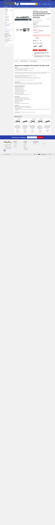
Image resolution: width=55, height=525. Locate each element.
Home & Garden (7, 19)
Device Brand (6, 17)
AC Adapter (6, 11)
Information (6, 6)
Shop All (6, 22)
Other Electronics (7, 20)
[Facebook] (50, 7)
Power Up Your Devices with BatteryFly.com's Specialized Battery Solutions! (7, 34)
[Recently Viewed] (39, 4)
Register (46, 4)
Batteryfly (6, 26)
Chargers (6, 14)
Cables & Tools (7, 16)
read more (5, 42)
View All (6, 28)
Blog (10, 6)
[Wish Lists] (42, 4)
